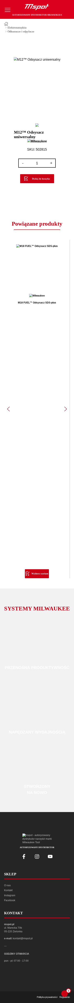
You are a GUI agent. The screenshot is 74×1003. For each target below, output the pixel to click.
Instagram (9, 895)
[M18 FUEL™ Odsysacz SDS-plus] (37, 267)
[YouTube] (50, 856)
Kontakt (8, 890)
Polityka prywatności (47, 997)
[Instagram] (37, 856)
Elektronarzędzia (17, 27)
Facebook (9, 900)
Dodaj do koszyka (41, 178)
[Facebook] (24, 856)
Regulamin (64, 997)
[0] (64, 993)
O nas (7, 885)
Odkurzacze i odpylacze (21, 31)
